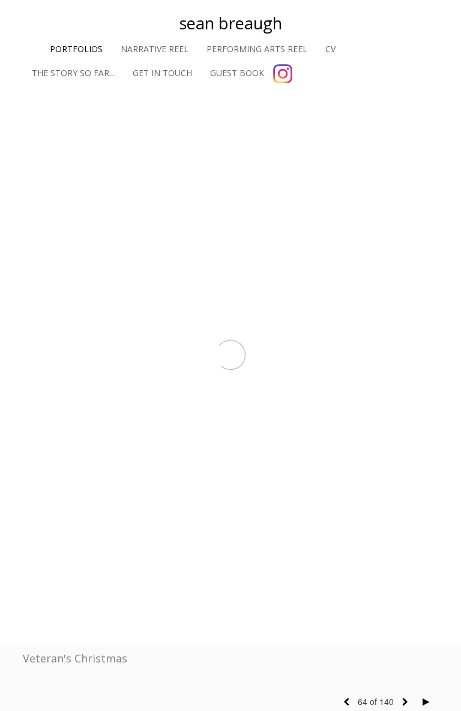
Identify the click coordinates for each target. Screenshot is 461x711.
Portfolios (76, 49)
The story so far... (73, 73)
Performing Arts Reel (256, 49)
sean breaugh (230, 23)
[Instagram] (282, 73)
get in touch (162, 73)
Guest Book (237, 73)
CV (330, 49)
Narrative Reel (154, 49)
